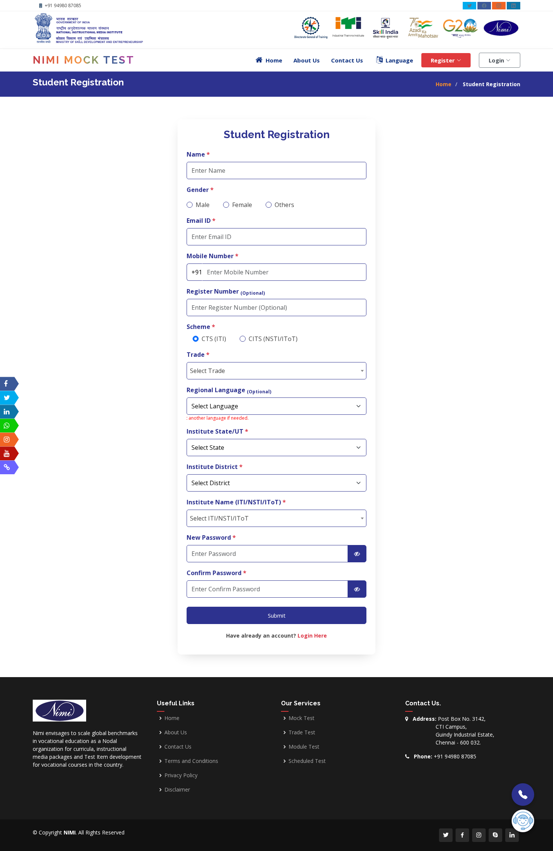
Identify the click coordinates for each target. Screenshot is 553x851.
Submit (277, 615)
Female (242, 205)
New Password (211, 537)
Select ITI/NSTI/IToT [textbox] (219, 518)
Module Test (304, 746)
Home (443, 84)
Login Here (312, 635)
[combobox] (276, 370)
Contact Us (347, 60)
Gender (200, 190)
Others (284, 205)
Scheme (201, 327)
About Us (306, 60)
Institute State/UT (217, 431)
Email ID (201, 220)
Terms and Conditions (191, 761)
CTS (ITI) (214, 339)
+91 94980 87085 (455, 756)
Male (203, 205)
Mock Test (301, 718)
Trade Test (302, 732)
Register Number (226, 291)
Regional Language (229, 390)
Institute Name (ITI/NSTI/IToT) (236, 502)
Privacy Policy (181, 775)
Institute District (215, 467)
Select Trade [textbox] (207, 371)
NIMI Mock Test (84, 60)
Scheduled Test (307, 761)
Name (198, 154)
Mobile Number (213, 256)
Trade (198, 354)
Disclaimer (177, 789)
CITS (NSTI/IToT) (273, 339)
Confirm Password (216, 573)
